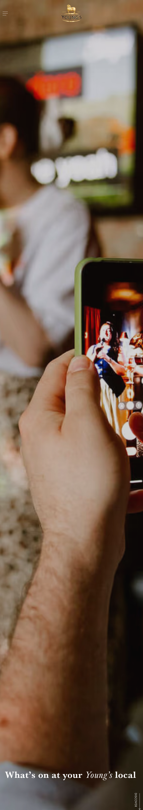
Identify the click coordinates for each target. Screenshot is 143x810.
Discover (136, 800)
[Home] (71, 13)
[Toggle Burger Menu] (5, 13)
